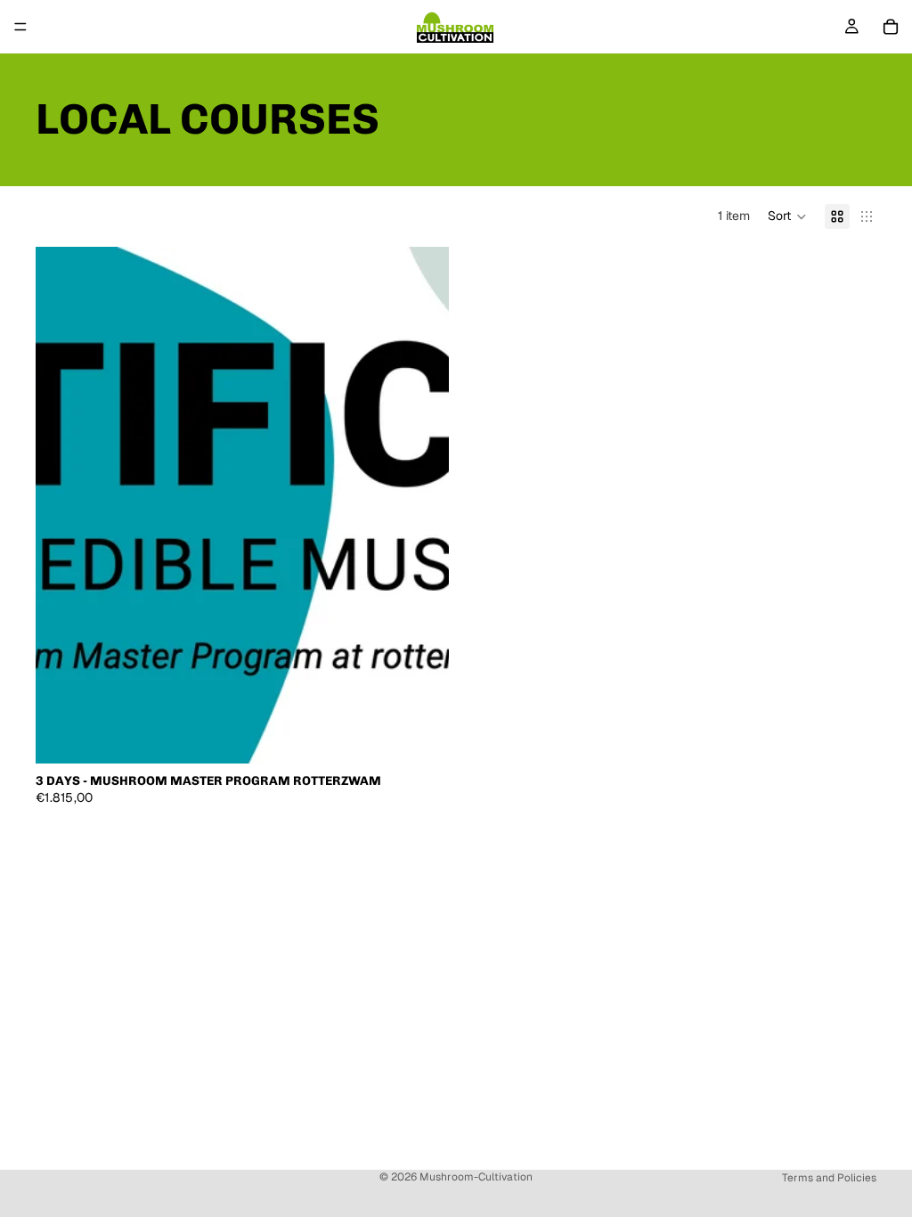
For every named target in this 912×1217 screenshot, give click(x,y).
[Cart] (890, 26)
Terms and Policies (829, 1178)
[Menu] (20, 26)
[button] (787, 216)
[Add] (421, 736)
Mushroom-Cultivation (476, 1177)
